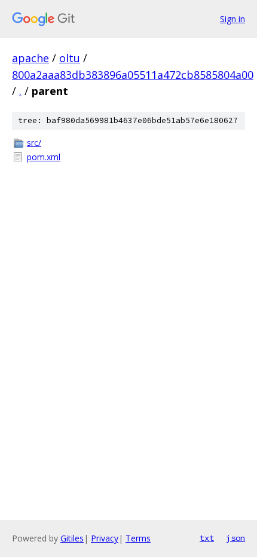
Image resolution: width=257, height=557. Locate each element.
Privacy (104, 538)
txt (207, 537)
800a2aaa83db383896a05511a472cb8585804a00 (132, 75)
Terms (138, 538)
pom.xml (43, 157)
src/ (34, 142)
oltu (69, 58)
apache (30, 58)
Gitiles (72, 538)
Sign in (232, 19)
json (235, 537)
